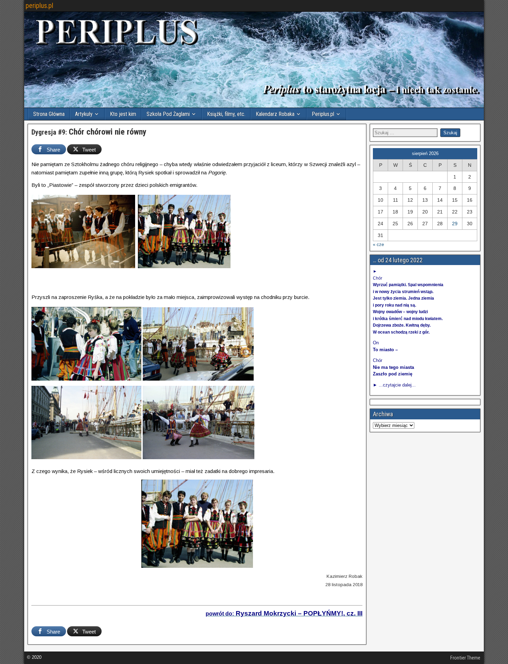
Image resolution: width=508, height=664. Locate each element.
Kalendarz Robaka (275, 114)
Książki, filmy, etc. (226, 114)
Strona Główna (49, 114)
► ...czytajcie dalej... (394, 385)
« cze (378, 244)
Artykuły (84, 114)
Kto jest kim (123, 114)
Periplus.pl (323, 114)
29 (455, 223)
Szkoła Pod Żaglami (168, 114)
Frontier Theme (465, 658)
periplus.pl (39, 5)
